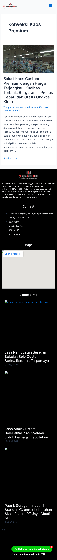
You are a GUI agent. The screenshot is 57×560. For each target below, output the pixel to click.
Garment (33, 107)
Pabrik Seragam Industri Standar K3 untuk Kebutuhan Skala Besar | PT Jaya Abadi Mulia (28, 511)
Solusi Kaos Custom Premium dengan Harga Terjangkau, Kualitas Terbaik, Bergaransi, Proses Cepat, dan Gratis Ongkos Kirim (28, 90)
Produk (7, 110)
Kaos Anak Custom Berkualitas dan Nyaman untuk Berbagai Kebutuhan (26, 433)
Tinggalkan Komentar (14, 107)
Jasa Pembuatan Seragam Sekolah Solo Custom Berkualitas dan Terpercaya (27, 356)
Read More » (10, 158)
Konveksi (44, 107)
